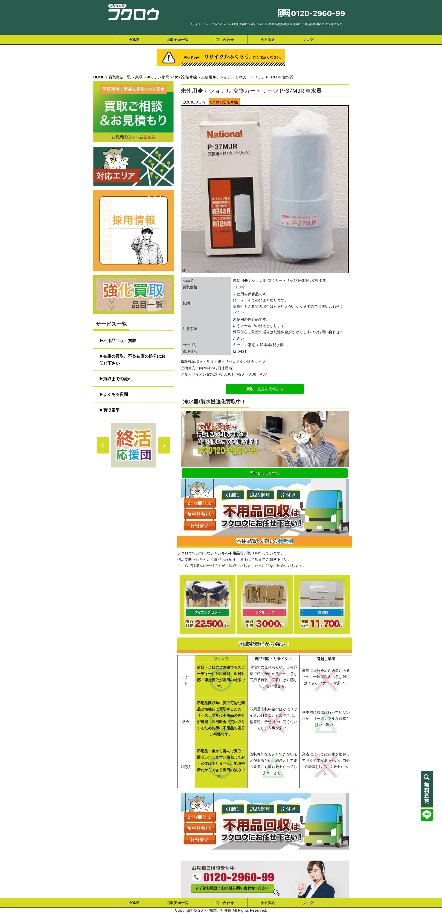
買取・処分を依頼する (264, 389)
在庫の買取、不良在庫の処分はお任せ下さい (132, 359)
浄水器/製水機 (226, 102)
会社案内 (268, 39)
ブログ (308, 39)
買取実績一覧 (177, 39)
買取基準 (111, 410)
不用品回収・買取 (119, 340)
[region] (133, 445)
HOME (134, 39)
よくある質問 (115, 394)
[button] (133, 445)
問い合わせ (224, 39)
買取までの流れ (117, 378)
